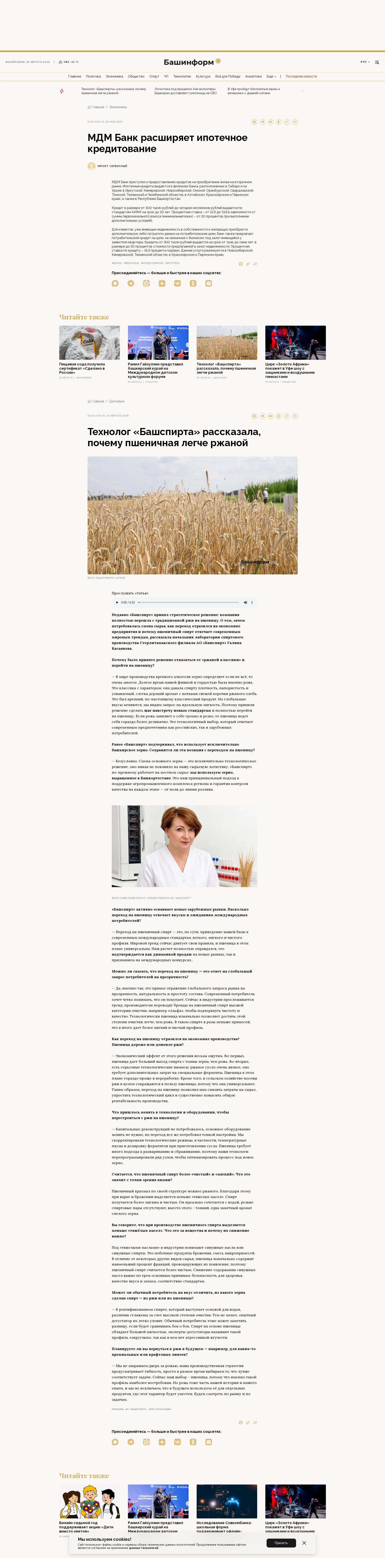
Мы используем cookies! (104, 1539)
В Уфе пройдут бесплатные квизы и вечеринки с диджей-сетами (254, 91)
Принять (281, 1543)
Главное (74, 76)
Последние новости (301, 76)
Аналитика (253, 76)
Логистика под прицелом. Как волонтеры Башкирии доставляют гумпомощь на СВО (186, 91)
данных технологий (143, 1548)
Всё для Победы (227, 76)
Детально (116, 401)
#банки (117, 263)
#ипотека (173, 263)
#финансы (131, 263)
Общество (136, 76)
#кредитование (152, 263)
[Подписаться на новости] (208, 283)
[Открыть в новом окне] (115, 283)
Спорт (154, 76)
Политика (93, 76)
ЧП (166, 76)
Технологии (182, 76)
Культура (203, 76)
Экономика (114, 76)
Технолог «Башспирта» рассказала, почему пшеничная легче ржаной (113, 91)
